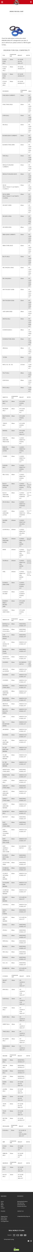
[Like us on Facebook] (28, 1241)
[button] (31, 2)
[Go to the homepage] (16, 2)
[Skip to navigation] (4, 2)
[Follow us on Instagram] (31, 1241)
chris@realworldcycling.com (23, 1216)
